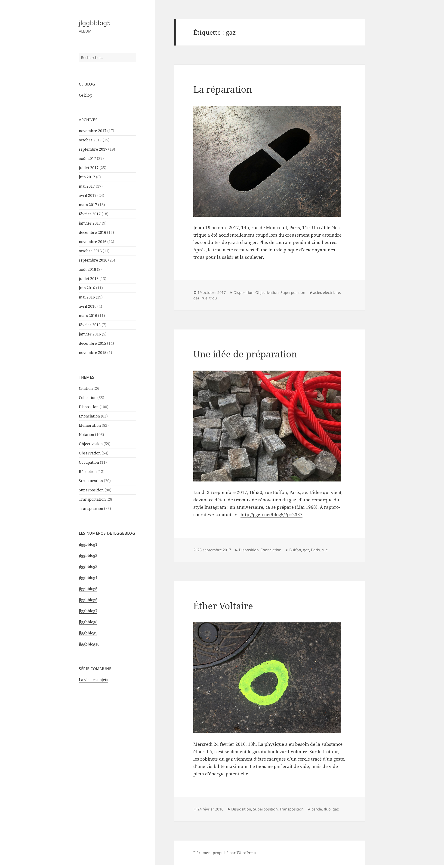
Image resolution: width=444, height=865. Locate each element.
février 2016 (90, 324)
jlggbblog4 (88, 577)
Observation (90, 453)
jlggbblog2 (88, 555)
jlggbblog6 (88, 599)
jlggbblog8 (88, 621)
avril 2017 (87, 195)
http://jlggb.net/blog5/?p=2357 (271, 515)
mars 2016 (88, 315)
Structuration (91, 480)
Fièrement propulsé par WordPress (224, 852)
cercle (316, 809)
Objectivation (91, 443)
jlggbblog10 (89, 644)
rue (204, 298)
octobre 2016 (90, 250)
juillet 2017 (89, 167)
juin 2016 (87, 287)
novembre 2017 (92, 130)
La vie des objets (93, 679)
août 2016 (87, 269)
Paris (315, 549)
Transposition (91, 508)
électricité (331, 292)
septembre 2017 (93, 149)
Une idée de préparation (245, 354)
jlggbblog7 (88, 610)
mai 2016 (87, 297)
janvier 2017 (90, 223)
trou (213, 298)
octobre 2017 (90, 140)
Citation (86, 388)
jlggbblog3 (88, 566)
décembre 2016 (92, 232)
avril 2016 (87, 306)
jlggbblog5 (95, 22)
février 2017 (90, 213)
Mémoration (90, 425)
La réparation (222, 89)
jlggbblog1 (88, 544)
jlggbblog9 (88, 633)
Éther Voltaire (223, 606)
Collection (87, 397)
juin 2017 (87, 177)
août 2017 (87, 158)
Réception (88, 471)
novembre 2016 (92, 241)
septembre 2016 (93, 260)
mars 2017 (88, 204)
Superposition (91, 490)
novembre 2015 (92, 352)
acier (317, 292)
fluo (327, 809)
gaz (196, 298)
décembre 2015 (92, 343)
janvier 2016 (90, 334)
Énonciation (89, 416)
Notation (86, 434)
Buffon (295, 549)
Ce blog (85, 95)
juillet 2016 (89, 278)
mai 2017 (87, 186)
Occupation (89, 462)
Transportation (92, 499)
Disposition (89, 406)
